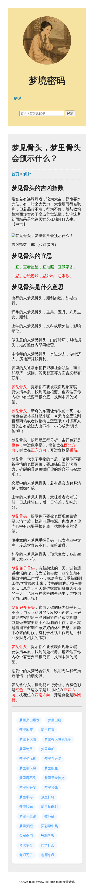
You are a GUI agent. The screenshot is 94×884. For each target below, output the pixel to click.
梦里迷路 (26, 749)
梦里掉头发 (27, 787)
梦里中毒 (26, 797)
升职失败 (47, 836)
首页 (15, 174)
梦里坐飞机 (27, 758)
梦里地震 (26, 730)
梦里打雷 (47, 730)
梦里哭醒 (26, 826)
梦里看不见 (27, 778)
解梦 (27, 174)
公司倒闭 (26, 836)
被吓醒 (49, 816)
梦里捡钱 (51, 787)
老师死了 (26, 855)
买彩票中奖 (49, 826)
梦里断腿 (51, 768)
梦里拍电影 (49, 807)
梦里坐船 (47, 749)
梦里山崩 (54, 720)
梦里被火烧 (27, 768)
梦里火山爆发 (29, 720)
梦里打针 (47, 797)
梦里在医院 (52, 758)
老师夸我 (47, 855)
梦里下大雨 (27, 739)
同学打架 (47, 845)
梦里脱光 (26, 807)
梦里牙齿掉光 (54, 778)
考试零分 (26, 845)
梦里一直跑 (27, 816)
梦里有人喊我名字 (57, 739)
